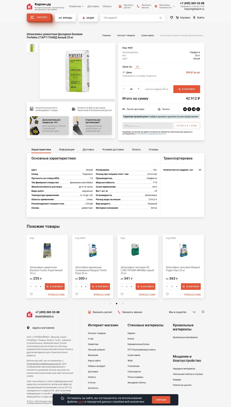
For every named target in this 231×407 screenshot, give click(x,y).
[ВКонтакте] (185, 109)
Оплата (107, 6)
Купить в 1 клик (56, 294)
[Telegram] (194, 109)
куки (81, 401)
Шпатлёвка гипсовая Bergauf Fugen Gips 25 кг (183, 269)
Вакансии (93, 355)
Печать (166, 109)
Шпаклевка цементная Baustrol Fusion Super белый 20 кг (46, 270)
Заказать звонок (132, 312)
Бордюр (177, 379)
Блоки (131, 338)
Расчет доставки (135, 109)
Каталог (42, 17)
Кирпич (131, 333)
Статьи (91, 382)
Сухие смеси (134, 355)
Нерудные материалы (184, 368)
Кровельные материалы (185, 337)
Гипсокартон (134, 371)
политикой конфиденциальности (151, 134)
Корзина (185, 17)
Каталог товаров (97, 333)
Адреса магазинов (43, 327)
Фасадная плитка (137, 382)
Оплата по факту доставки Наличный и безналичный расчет (94, 109)
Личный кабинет (96, 349)
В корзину (188, 89)
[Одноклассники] (189, 109)
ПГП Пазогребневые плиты (142, 349)
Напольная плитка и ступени (188, 374)
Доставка (93, 6)
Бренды (67, 18)
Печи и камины (135, 377)
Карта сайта (94, 360)
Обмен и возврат (96, 366)
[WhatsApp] (198, 109)
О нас (91, 338)
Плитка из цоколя (182, 385)
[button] (110, 303)
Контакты (93, 388)
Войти (200, 17)
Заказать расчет (102, 312)
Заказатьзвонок (146, 6)
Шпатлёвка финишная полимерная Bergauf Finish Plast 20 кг (91, 270)
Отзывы (153, 149)
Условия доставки (113, 149)
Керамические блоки (138, 344)
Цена (163, 72)
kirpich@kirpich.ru (194, 9)
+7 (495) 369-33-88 (192, 3)
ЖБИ (130, 360)
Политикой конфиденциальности (44, 364)
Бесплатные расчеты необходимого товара (46, 109)
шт (137, 66)
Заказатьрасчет (128, 6)
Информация (66, 149)
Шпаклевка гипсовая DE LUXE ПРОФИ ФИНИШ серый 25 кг (137, 270)
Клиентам (75, 6)
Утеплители (133, 366)
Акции (90, 18)
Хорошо (161, 400)
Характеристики (41, 149)
